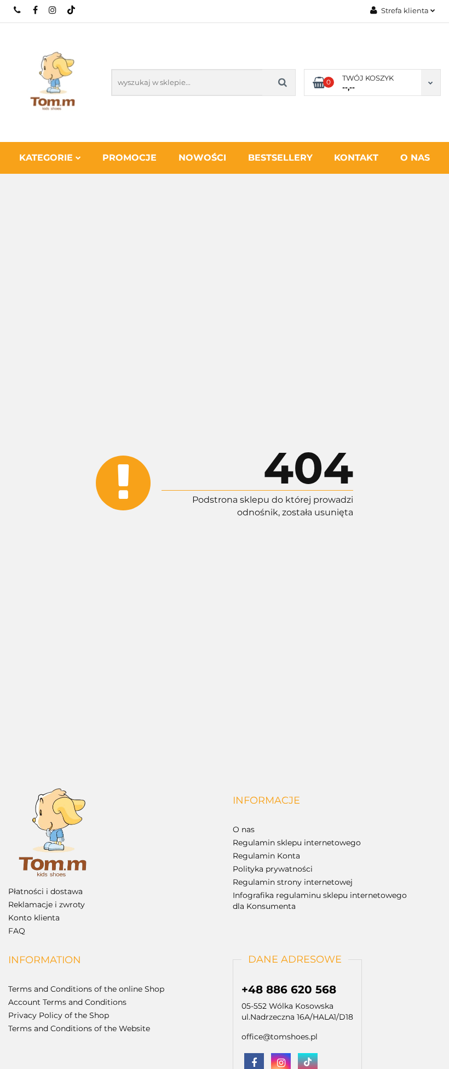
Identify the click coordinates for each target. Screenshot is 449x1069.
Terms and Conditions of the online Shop (86, 989)
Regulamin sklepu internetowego (297, 843)
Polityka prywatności (273, 869)
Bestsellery (280, 157)
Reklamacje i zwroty (46, 904)
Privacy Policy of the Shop (58, 1015)
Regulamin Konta (266, 856)
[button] (266, 800)
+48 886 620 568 (18, 9)
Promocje (129, 157)
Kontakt (356, 157)
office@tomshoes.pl (279, 1037)
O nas (415, 157)
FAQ (16, 931)
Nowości (202, 157)
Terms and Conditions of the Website (79, 1028)
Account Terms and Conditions (67, 1002)
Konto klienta (34, 918)
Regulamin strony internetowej (293, 882)
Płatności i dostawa (45, 891)
